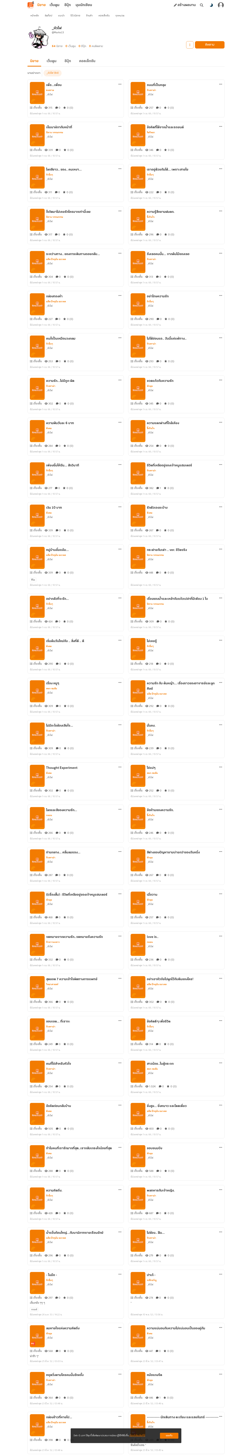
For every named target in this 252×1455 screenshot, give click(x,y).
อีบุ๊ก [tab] (67, 5)
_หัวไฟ (49, 73)
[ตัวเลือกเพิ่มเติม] (190, 45)
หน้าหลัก (34, 15)
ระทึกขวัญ (152, 1280)
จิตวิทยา (151, 132)
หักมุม (150, 386)
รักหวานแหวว (53, 942)
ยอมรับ (169, 1436)
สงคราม (50, 90)
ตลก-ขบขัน (51, 688)
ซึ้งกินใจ (150, 217)
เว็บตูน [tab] (54, 5)
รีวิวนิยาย (75, 15)
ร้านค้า (89, 15)
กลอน (49, 815)
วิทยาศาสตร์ (52, 984)
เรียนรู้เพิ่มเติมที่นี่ (137, 1436)
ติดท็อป (48, 15)
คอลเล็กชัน (104, 15)
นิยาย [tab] (41, 5)
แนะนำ (61, 15)
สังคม (49, 428)
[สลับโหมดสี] (211, 5)
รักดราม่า (151, 90)
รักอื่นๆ (49, 174)
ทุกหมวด (119, 15)
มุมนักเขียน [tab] (84, 5)
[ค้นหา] (201, 5)
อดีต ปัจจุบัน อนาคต (56, 259)
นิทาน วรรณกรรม (54, 132)
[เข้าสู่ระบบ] (221, 5)
